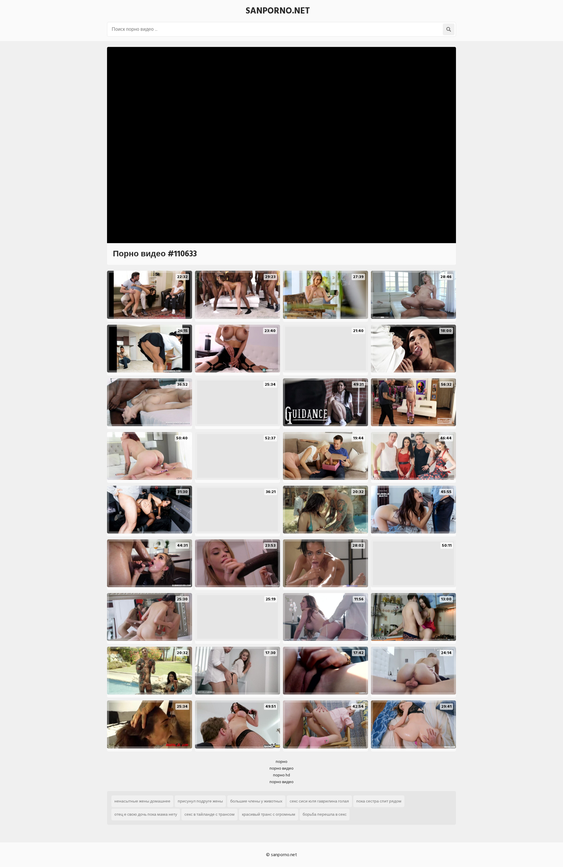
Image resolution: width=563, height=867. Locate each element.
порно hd (281, 775)
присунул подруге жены (200, 801)
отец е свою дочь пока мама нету (145, 814)
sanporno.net (278, 11)
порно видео (281, 768)
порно (281, 761)
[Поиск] (449, 29)
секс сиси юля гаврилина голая (319, 801)
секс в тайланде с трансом (209, 814)
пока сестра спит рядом (378, 801)
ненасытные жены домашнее (142, 801)
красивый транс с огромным (268, 814)
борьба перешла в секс (325, 814)
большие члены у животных (256, 801)
